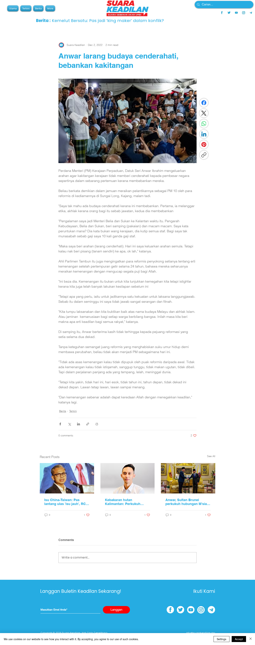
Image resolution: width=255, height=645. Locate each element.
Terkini (73, 411)
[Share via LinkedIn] (78, 424)
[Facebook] (204, 102)
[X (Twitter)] (203, 113)
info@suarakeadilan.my (200, 632)
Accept (239, 639)
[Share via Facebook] (60, 424)
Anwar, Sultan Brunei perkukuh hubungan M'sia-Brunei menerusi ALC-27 (186, 502)
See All (211, 456)
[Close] (250, 639)
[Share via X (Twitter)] (69, 424)
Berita (62, 411)
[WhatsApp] (204, 123)
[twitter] (229, 12)
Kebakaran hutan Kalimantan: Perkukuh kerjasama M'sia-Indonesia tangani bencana (126, 502)
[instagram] (243, 12)
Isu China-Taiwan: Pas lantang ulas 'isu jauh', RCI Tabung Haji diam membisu (66, 502)
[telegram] (251, 12)
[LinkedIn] (204, 134)
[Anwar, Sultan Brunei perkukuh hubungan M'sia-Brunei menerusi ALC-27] (188, 478)
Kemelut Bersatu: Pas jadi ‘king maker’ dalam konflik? (108, 20)
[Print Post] (97, 424)
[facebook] (222, 12)
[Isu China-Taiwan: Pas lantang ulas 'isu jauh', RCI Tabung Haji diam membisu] (67, 478)
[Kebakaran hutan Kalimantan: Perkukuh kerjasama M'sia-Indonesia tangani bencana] (127, 478)
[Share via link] (87, 424)
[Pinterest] (204, 144)
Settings (221, 639)
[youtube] (236, 12)
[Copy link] (204, 155)
